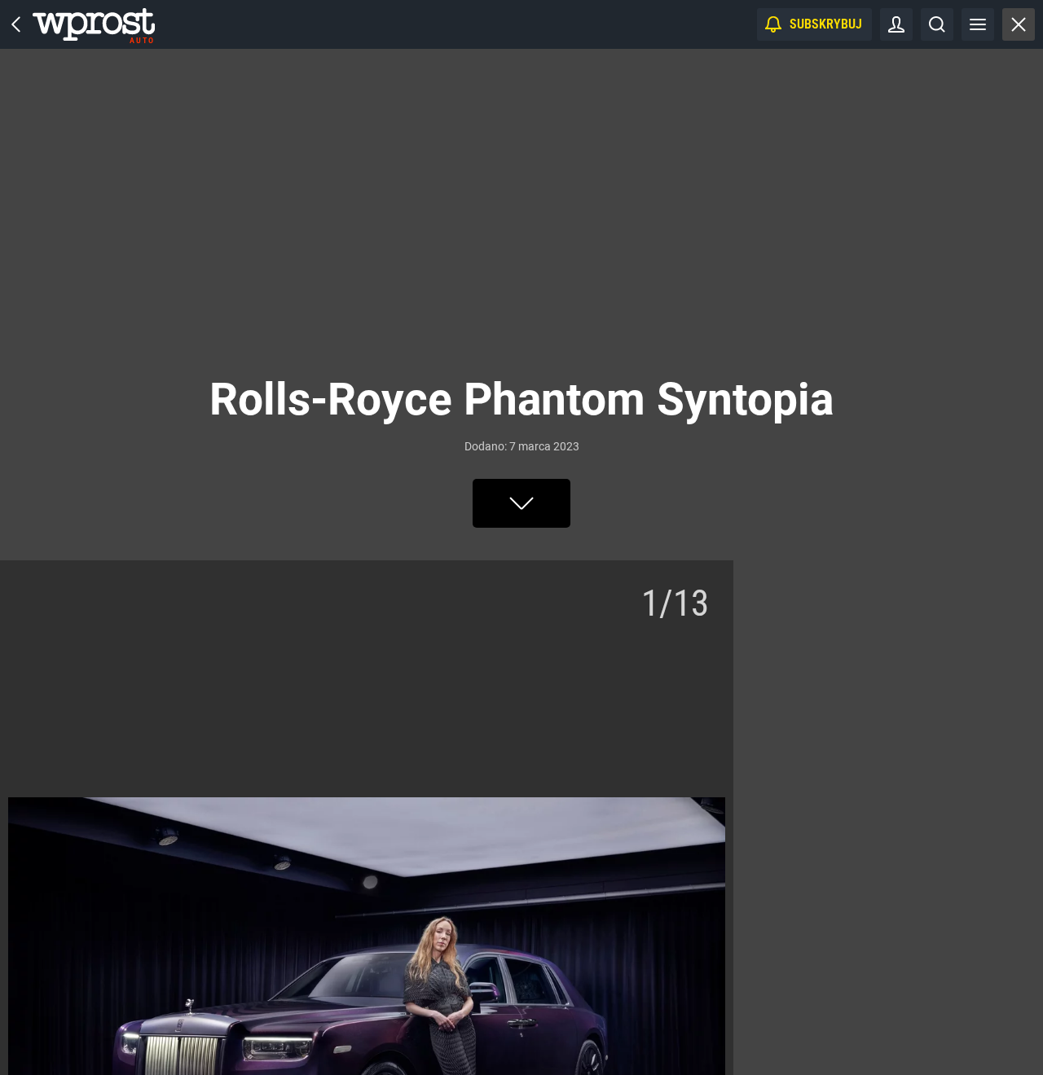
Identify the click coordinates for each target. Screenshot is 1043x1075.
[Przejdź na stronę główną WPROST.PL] (16, 24)
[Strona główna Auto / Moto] (94, 24)
